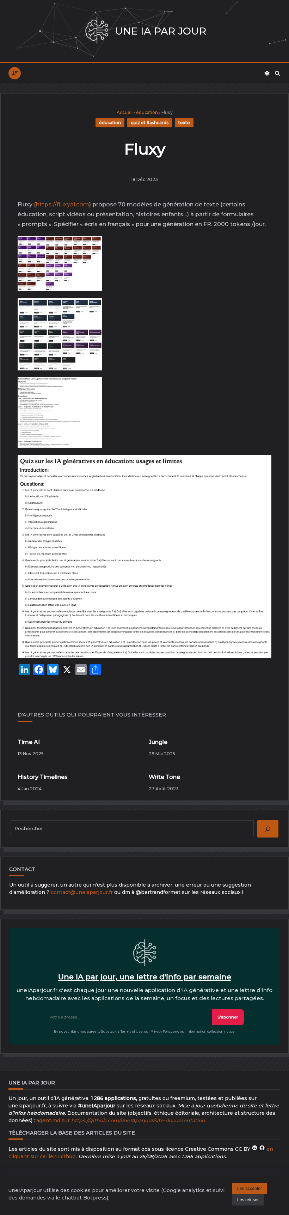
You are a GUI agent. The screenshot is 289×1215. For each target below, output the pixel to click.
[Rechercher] (277, 73)
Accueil (125, 112)
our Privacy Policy (158, 1031)
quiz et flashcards (149, 122)
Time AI (29, 742)
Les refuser (248, 1199)
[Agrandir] (91, 249)
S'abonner (227, 1017)
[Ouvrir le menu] (14, 73)
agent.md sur (120, 1120)
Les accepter (249, 1188)
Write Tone (164, 777)
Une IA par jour (160, 31)
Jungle (158, 742)
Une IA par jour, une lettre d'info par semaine (144, 976)
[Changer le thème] (267, 73)
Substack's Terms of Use (122, 1031)
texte (184, 122)
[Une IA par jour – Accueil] (97, 31)
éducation (147, 112)
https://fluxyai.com (62, 204)
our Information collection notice (207, 1031)
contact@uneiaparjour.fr (82, 892)
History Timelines (43, 777)
